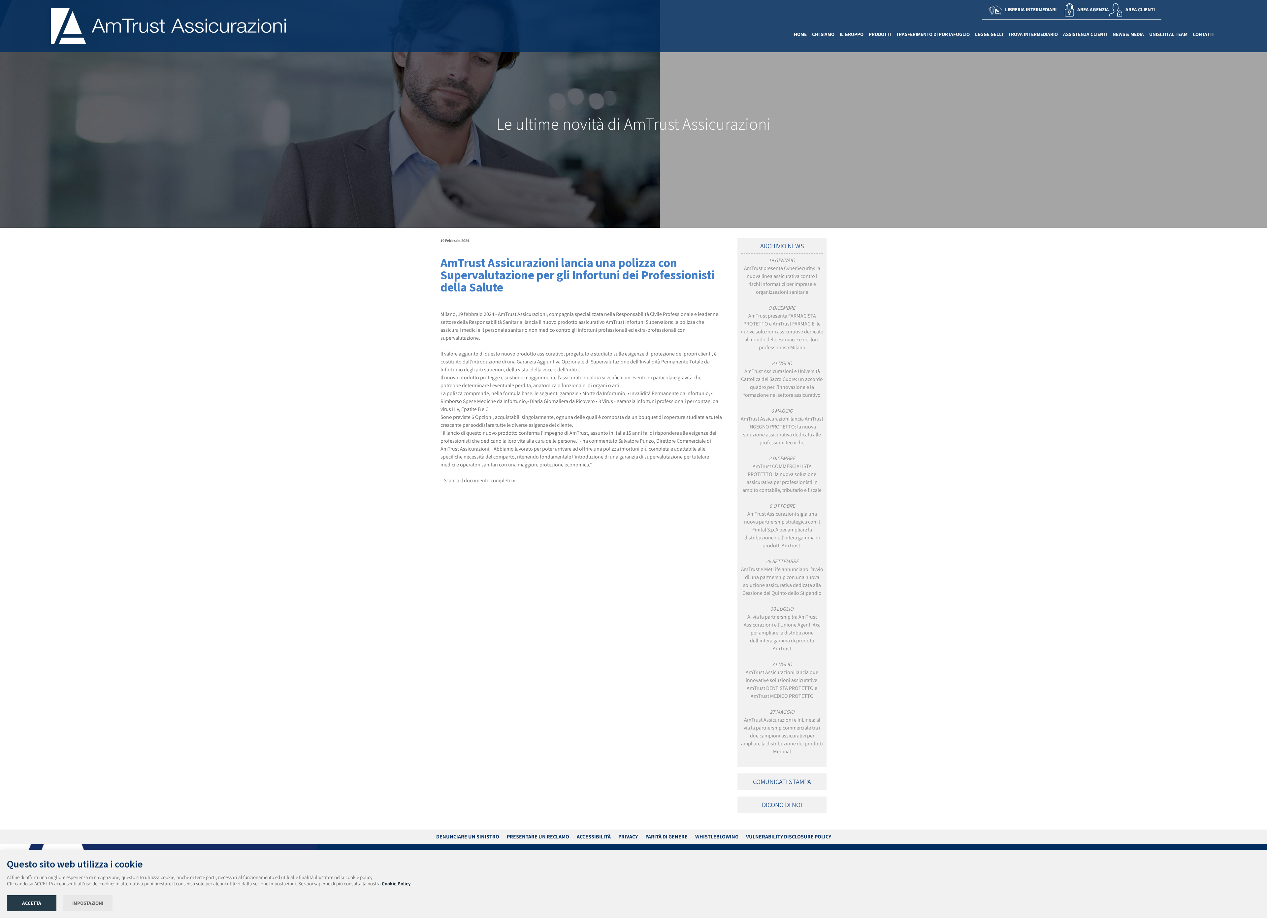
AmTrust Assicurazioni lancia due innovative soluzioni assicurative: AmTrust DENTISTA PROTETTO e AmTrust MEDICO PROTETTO (782, 680)
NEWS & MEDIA (1128, 34)
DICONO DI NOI (782, 804)
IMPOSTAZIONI (87, 903)
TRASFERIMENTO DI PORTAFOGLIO (933, 34)
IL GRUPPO (851, 34)
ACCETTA (31, 903)
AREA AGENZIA (1093, 9)
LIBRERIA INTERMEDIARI (1030, 9)
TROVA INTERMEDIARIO (1033, 34)
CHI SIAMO (823, 34)
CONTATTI (1203, 34)
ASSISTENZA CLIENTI (1085, 34)
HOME (800, 34)
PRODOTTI (880, 34)
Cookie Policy (396, 883)
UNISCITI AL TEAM (1168, 34)
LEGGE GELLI (989, 34)
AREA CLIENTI (1140, 9)
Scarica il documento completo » (479, 480)
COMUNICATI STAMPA (782, 781)
